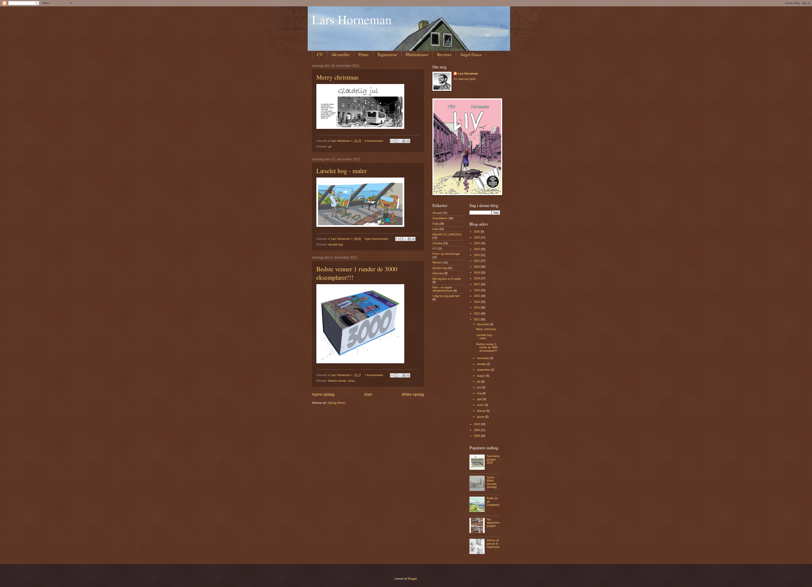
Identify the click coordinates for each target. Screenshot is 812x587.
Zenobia (437, 243)
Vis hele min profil (465, 79)
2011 (477, 319)
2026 (477, 231)
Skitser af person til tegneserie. (493, 545)
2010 (477, 424)
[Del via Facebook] (404, 141)
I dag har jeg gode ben (446, 296)
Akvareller (340, 54)
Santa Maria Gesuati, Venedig (492, 482)
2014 (477, 301)
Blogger (412, 578)
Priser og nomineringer (446, 253)
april (480, 399)
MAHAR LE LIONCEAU (446, 234)
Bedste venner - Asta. (341, 380)
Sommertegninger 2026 (493, 459)
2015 (477, 296)
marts (481, 404)
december (483, 324)
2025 (477, 237)
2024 (477, 243)
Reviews (444, 54)
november (483, 358)
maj (479, 393)
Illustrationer (417, 54)
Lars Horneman (352, 19)
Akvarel (437, 213)
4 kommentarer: (375, 140)
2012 (477, 313)
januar (481, 416)
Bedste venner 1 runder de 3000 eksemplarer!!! (487, 347)
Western (437, 262)
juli (479, 381)
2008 (477, 435)
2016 (477, 290)
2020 (477, 266)
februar (481, 410)
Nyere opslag (323, 394)
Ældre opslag (413, 394)
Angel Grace (471, 54)
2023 (477, 249)
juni (479, 387)
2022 (477, 255)
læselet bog (335, 244)
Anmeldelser (440, 218)
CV (320, 54)
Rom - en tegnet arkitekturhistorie (442, 289)
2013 (477, 307)
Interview (437, 273)
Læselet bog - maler (341, 170)
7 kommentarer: (375, 375)
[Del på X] (400, 141)
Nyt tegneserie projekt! (493, 523)
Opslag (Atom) (336, 402)
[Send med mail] (392, 141)
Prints (363, 54)
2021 (477, 260)
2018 (477, 278)
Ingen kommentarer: (377, 238)
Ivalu (435, 229)
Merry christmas (337, 77)
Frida (435, 223)
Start (368, 394)
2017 (477, 284)
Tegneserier (387, 54)
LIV (434, 248)
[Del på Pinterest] (408, 141)
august (481, 375)
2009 (477, 430)
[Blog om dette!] (396, 141)
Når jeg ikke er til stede (446, 278)
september (484, 369)
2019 (477, 272)
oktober (482, 364)
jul (329, 146)
